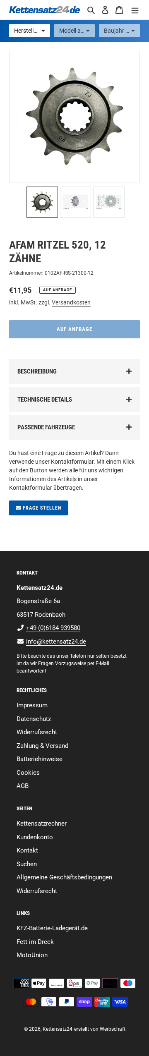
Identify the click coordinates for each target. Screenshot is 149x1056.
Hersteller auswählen (32, 30)
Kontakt (27, 850)
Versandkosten (71, 302)
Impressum (32, 705)
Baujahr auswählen (122, 30)
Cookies (28, 772)
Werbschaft (112, 1029)
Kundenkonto (35, 837)
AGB (23, 786)
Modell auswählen (77, 30)
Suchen (27, 864)
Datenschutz (34, 719)
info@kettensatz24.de (56, 641)
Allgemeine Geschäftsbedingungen (64, 877)
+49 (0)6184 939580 (53, 628)
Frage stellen (41, 508)
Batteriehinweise (39, 759)
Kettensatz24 (57, 1029)
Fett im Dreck (35, 942)
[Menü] (135, 10)
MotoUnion (32, 955)
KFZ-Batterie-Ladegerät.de (52, 928)
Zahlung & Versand (42, 745)
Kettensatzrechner (42, 823)
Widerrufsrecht (37, 732)
